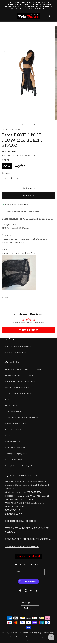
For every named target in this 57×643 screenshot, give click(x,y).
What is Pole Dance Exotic (18, 393)
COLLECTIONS (13, 430)
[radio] (7, 166)
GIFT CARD (11, 405)
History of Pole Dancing (17, 387)
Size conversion (13, 411)
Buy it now (29, 195)
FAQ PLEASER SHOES (16, 423)
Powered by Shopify (20, 633)
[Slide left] (23, 125)
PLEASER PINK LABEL (16, 448)
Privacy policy (49, 633)
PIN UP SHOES (12, 442)
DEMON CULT (12, 510)
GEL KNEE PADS (26, 496)
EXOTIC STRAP (13, 514)
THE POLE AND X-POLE (17, 503)
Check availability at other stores (22, 212)
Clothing (10, 492)
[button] (5, 16)
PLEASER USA (34, 492)
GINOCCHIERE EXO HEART (19, 375)
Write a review (28, 330)
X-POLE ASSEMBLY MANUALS (22, 546)
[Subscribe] (41, 572)
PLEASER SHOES (14, 460)
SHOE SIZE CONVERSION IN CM (21, 417)
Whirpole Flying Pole (16, 454)
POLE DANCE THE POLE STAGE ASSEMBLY (28, 539)
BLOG (8, 436)
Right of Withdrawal (16, 352)
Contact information (30, 641)
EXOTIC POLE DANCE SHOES (20, 521)
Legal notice (45, 637)
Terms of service (16, 637)
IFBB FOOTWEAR (15, 506)
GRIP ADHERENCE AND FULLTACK (23, 369)
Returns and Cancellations (18, 346)
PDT (10, 633)
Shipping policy (32, 637)
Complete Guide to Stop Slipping (22, 466)
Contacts (10, 399)
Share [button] (8, 297)
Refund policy (35, 633)
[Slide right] (34, 125)
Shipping (16, 155)
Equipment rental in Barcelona (21, 381)
